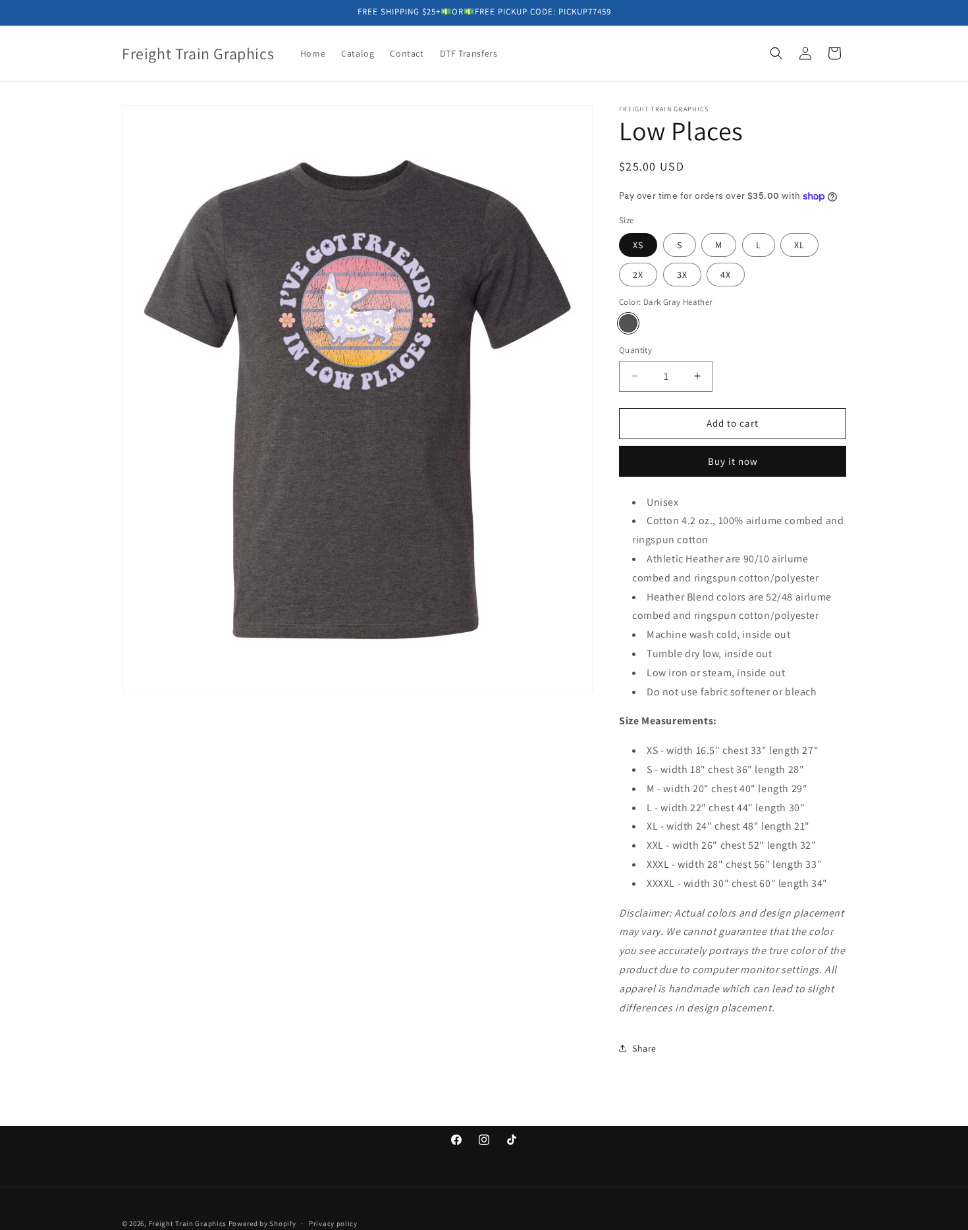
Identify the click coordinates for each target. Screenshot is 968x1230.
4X (725, 275)
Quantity (635, 350)
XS (638, 245)
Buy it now (733, 461)
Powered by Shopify (262, 1223)
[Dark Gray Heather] (628, 323)
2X (638, 275)
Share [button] (644, 1048)
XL (799, 245)
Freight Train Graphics (188, 1223)
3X (682, 275)
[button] (776, 53)
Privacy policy (333, 1222)
